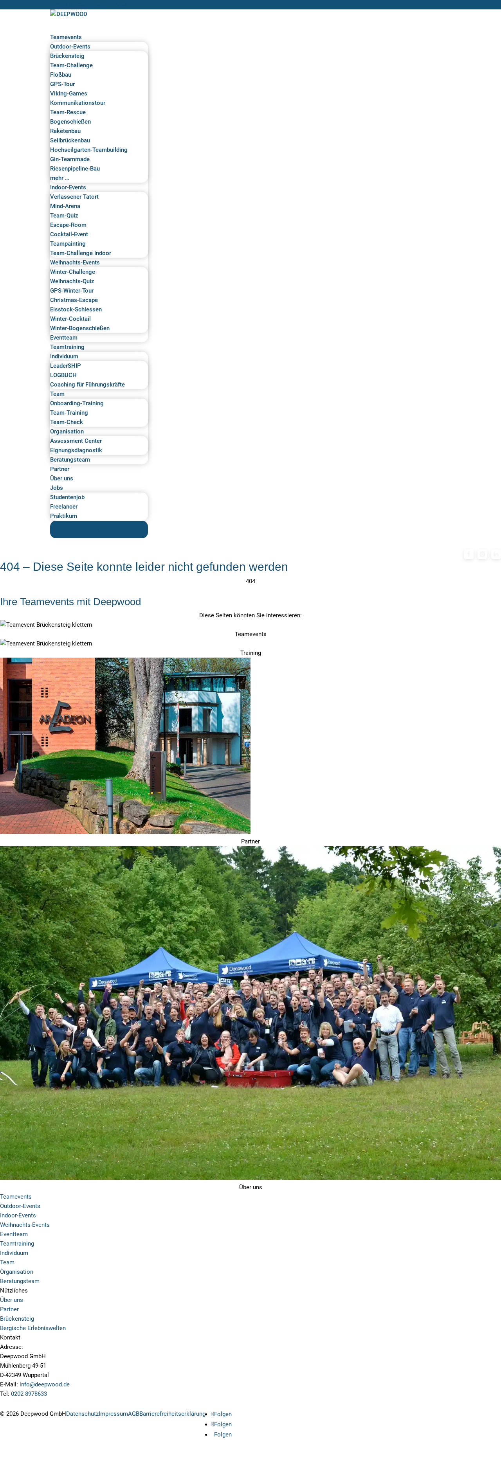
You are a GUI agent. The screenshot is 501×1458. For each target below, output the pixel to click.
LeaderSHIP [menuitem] (65, 365)
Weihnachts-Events (25, 1224)
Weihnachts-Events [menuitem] (75, 262)
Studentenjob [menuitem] (67, 497)
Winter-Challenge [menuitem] (72, 271)
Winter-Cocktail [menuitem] (70, 318)
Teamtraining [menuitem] (67, 347)
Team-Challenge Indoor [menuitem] (80, 253)
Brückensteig (17, 1318)
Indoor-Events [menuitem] (68, 187)
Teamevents (16, 1196)
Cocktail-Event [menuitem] (69, 234)
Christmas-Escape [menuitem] (74, 300)
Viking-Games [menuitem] (68, 93)
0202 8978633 (65, 4)
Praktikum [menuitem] (63, 516)
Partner (9, 1309)
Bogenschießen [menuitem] (70, 121)
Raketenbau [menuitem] (65, 131)
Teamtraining (17, 1243)
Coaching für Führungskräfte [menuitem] (87, 384)
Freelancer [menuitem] (63, 506)
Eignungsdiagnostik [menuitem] (76, 450)
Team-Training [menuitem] (69, 412)
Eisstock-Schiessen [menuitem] (76, 309)
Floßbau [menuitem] (60, 74)
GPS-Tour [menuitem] (62, 84)
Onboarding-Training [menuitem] (77, 403)
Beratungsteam (20, 1281)
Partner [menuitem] (59, 469)
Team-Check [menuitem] (66, 422)
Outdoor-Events (20, 1206)
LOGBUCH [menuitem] (63, 375)
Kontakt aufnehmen (34, 1404)
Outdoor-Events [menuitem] (70, 46)
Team (7, 1262)
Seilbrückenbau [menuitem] (70, 140)
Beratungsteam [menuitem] (70, 459)
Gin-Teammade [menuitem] (70, 159)
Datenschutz (82, 1413)
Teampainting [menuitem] (68, 243)
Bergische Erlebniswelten (33, 1328)
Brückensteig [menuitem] (67, 55)
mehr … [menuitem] (59, 178)
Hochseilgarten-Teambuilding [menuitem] (89, 149)
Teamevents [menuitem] (66, 37)
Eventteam (14, 1234)
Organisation (16, 1271)
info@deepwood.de (45, 1384)
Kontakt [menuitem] (99, 530)
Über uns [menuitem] (61, 478)
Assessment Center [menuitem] (76, 440)
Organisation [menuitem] (67, 431)
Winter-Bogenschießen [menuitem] (80, 328)
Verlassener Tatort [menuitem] (74, 196)
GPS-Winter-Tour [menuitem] (72, 290)
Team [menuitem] (57, 393)
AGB (133, 1413)
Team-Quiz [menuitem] (64, 215)
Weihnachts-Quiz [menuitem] (72, 281)
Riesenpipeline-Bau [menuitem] (75, 168)
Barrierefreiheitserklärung (172, 1413)
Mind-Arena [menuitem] (65, 206)
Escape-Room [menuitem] (68, 224)
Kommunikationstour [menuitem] (77, 102)
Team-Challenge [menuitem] (71, 65)
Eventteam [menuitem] (63, 337)
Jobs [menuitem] (56, 487)
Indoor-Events (18, 1215)
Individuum (14, 1253)
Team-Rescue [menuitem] (68, 112)
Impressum (113, 1413)
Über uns (11, 1299)
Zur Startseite (26, 591)
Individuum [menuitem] (64, 356)
